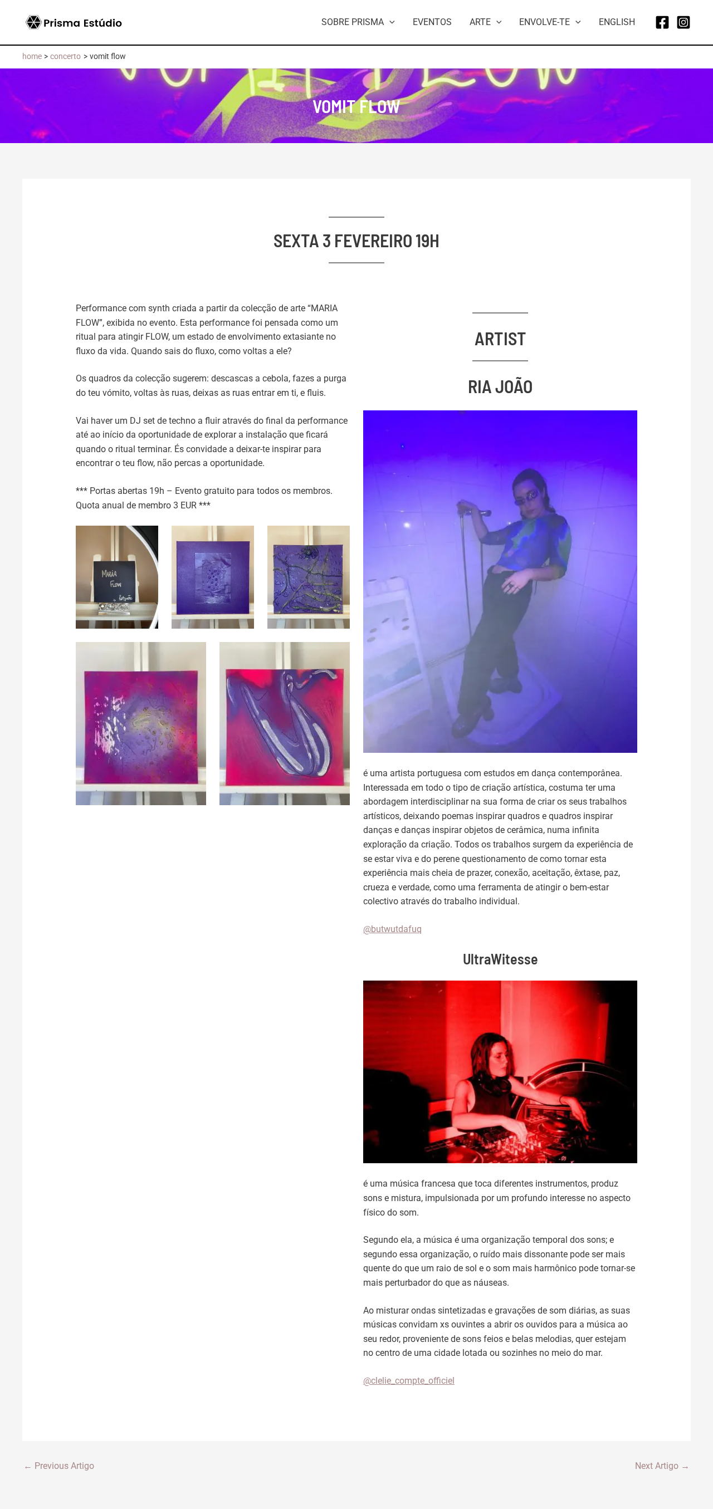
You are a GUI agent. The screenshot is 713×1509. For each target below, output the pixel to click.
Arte (480, 22)
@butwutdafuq (392, 929)
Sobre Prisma (352, 22)
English (617, 22)
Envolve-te (544, 22)
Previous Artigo (58, 1466)
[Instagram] (683, 22)
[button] (389, 22)
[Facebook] (662, 22)
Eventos (432, 22)
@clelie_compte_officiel (409, 1380)
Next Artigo (662, 1466)
